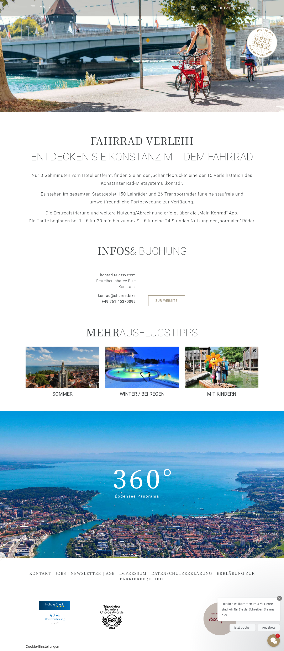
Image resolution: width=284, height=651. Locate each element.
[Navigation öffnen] (32, 6)
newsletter (86, 573)
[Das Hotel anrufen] (214, 7)
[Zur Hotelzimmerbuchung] (252, 8)
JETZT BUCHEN (233, 8)
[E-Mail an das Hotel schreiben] (203, 8)
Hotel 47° (54, 623)
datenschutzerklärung (181, 573)
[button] (248, 609)
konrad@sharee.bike (117, 295)
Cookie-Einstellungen (42, 646)
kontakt (40, 573)
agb (110, 573)
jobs (61, 573)
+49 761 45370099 (119, 301)
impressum (133, 573)
